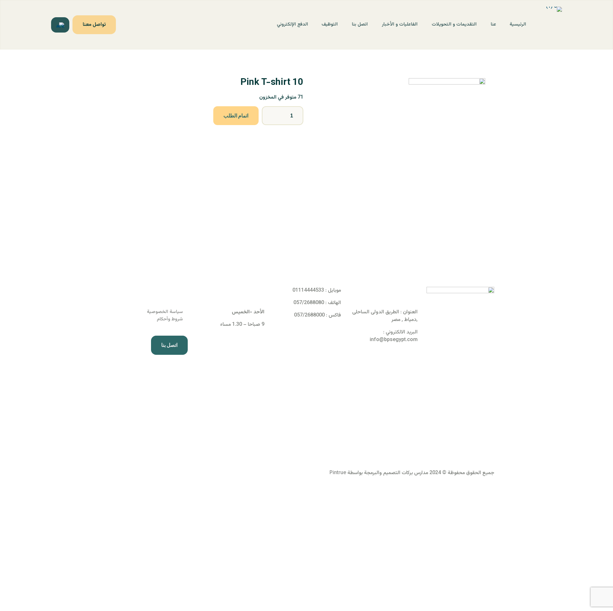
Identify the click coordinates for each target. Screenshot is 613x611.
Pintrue (337, 473)
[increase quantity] (296, 115)
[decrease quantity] (269, 115)
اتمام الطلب (235, 115)
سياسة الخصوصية (165, 312)
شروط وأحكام (170, 319)
